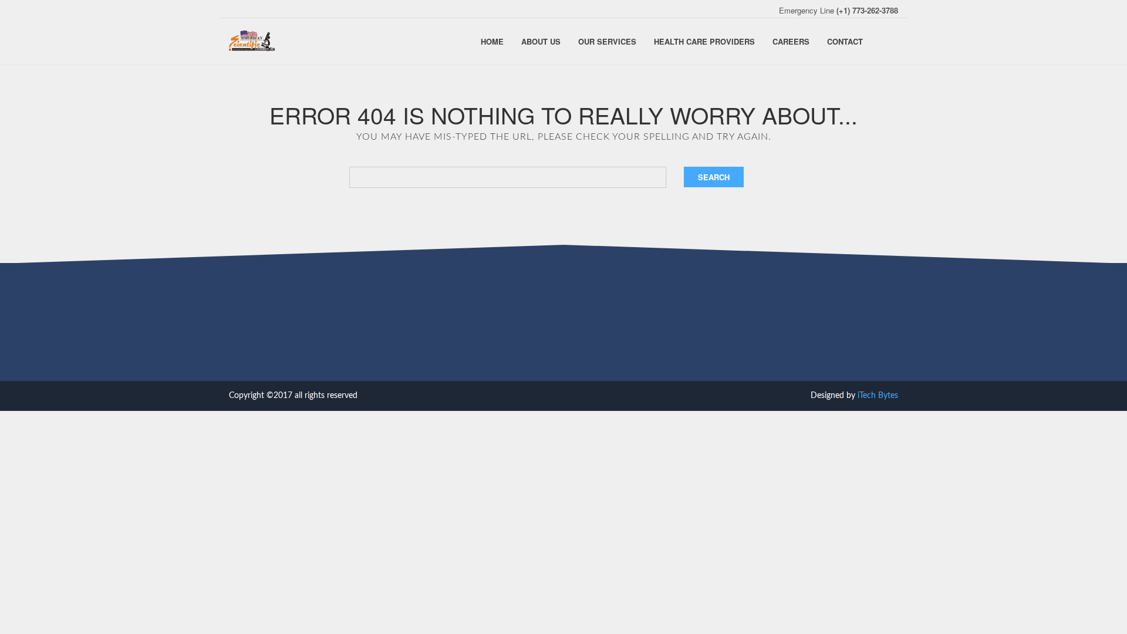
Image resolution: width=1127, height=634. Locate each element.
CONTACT (845, 41)
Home (492, 41)
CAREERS (790, 41)
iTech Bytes (878, 396)
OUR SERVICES (607, 41)
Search (714, 177)
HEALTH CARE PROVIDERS (704, 41)
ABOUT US (541, 41)
